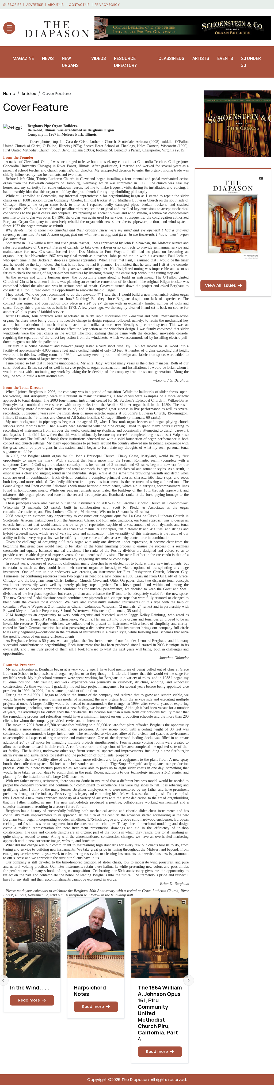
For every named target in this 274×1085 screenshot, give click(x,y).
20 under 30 (251, 62)
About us (56, 4)
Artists (200, 58)
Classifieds (171, 58)
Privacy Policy (107, 4)
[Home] (54, 28)
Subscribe (12, 4)
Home (9, 93)
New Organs (70, 62)
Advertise (34, 4)
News (48, 58)
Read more (29, 1000)
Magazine (23, 58)
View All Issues (220, 285)
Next (188, 980)
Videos (98, 58)
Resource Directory (125, 62)
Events (225, 58)
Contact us (79, 4)
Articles (28, 93)
